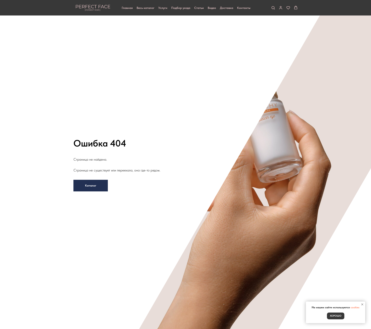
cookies (355, 307)
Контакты (243, 8)
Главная (127, 8)
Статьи (199, 8)
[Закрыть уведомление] (362, 304)
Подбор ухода (180, 8)
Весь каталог (145, 8)
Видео (212, 8)
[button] (273, 7)
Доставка (226, 8)
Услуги (162, 8)
